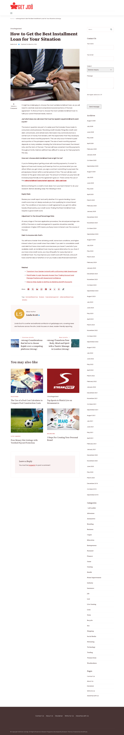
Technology (91, 647)
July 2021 (90, 421)
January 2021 (91, 449)
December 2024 (92, 217)
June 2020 (90, 466)
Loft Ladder (91, 508)
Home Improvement (94, 577)
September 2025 (92, 166)
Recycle (90, 620)
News (89, 615)
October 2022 (91, 336)
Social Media (91, 636)
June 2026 (90, 132)
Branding (51, 433)
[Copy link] (63, 289)
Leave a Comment (13, 107)
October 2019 (91, 489)
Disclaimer (90, 686)
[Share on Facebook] (28, 289)
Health (89, 572)
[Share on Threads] (59, 289)
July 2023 (90, 302)
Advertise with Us (93, 695)
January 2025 (91, 211)
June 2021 (90, 427)
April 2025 (90, 194)
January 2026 (91, 155)
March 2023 (91, 325)
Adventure (90, 513)
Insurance (90, 588)
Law (88, 599)
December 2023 (92, 273)
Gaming (90, 567)
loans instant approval (51, 297)
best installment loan (32, 297)
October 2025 (91, 160)
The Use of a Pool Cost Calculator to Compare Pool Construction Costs (27, 401)
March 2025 (91, 200)
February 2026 (92, 149)
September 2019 (92, 495)
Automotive (91, 519)
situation (24, 300)
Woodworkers (92, 663)
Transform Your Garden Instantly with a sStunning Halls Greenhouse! (52, 271)
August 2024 (91, 239)
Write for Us (91, 691)
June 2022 (90, 359)
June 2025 (90, 183)
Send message (94, 107)
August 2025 (91, 171)
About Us (90, 681)
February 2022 (92, 381)
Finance (90, 556)
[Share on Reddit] (50, 289)
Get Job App (24, 731)
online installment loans (67, 297)
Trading (90, 652)
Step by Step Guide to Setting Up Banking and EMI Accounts (49, 282)
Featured (15, 396)
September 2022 (92, 341)
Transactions (91, 658)
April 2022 (90, 370)
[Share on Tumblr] (54, 289)
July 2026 (90, 126)
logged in (32, 465)
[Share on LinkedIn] (37, 289)
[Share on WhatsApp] (41, 289)
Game (89, 561)
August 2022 (91, 347)
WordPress (84, 731)
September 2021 (92, 409)
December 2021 (92, 393)
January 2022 (91, 387)
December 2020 (92, 455)
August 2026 (91, 121)
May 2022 (90, 364)
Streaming (90, 642)
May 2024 (90, 251)
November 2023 (92, 279)
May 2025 (90, 189)
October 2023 (91, 285)
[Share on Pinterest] (46, 289)
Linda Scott (13, 44)
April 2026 (90, 143)
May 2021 (90, 432)
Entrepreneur (91, 545)
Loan (89, 610)
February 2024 (92, 262)
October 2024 (91, 228)
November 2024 (92, 223)
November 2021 (92, 398)
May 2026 (90, 137)
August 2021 (91, 415)
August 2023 (91, 296)
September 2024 (92, 234)
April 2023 (90, 319)
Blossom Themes (67, 731)
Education (90, 540)
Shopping (90, 631)
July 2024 (90, 245)
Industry (90, 583)
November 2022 (92, 330)
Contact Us (91, 676)
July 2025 (90, 177)
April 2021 (90, 438)
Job (88, 594)
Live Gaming (16, 436)
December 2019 (92, 483)
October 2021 (91, 404)
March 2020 (91, 477)
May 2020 (90, 472)
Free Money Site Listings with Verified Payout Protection (24, 441)
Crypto (89, 535)
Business (41, 297)
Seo (88, 626)
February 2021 (92, 443)
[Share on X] (32, 289)
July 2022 (90, 353)
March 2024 (91, 257)
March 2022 (91, 375)
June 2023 (90, 307)
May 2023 (90, 313)
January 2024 (91, 268)
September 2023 (92, 291)
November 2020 (92, 461)
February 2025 (92, 205)
